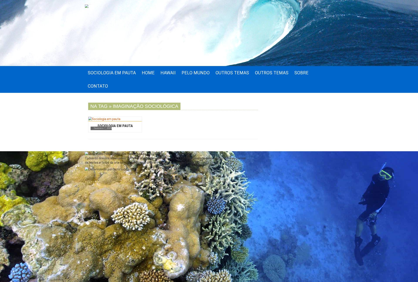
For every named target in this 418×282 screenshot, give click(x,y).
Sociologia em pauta (115, 126)
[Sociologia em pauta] (115, 119)
